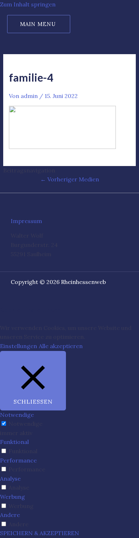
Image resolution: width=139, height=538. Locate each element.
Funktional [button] (14, 441)
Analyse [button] (10, 478)
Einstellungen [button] (18, 346)
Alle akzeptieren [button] (61, 346)
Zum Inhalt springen (28, 4)
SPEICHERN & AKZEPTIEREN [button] (39, 533)
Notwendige (25, 423)
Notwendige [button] (17, 414)
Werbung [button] (12, 496)
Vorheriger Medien (69, 179)
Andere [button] (10, 514)
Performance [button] (18, 460)
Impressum (26, 220)
